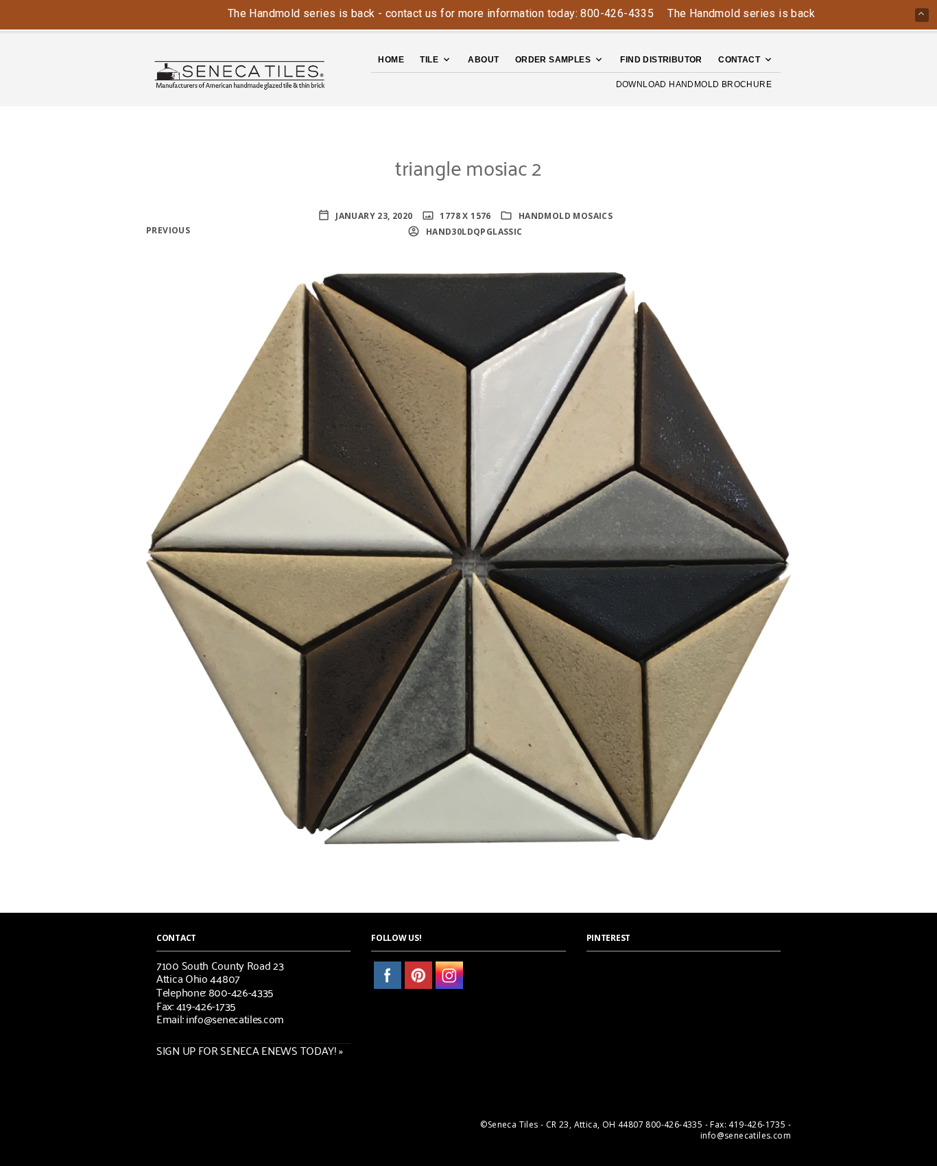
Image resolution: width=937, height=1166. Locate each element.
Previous (168, 230)
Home (391, 60)
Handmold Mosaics (566, 216)
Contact (739, 60)
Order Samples (553, 60)
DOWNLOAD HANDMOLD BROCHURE (694, 84)
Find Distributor (661, 60)
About (483, 60)
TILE (429, 60)
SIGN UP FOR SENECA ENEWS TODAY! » (249, 1050)
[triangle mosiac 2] (468, 557)
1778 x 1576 (464, 216)
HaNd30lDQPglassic (472, 231)
